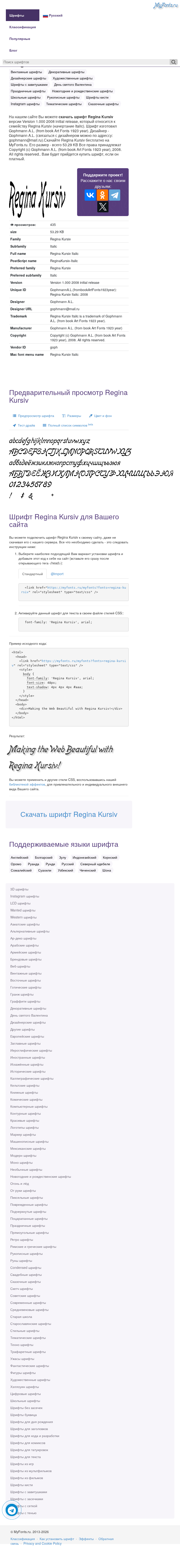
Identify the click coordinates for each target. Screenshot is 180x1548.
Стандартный (32, 573)
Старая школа (21, 1316)
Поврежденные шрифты (29, 1204)
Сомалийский (21, 870)
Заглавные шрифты (25, 1043)
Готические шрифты (25, 987)
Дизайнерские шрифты (28, 1022)
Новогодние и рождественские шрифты (40, 1176)
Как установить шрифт (57, 1538)
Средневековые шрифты (29, 1309)
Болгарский (43, 857)
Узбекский (65, 870)
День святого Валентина (29, 1015)
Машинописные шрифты (29, 1141)
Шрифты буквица (23, 1414)
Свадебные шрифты (26, 1274)
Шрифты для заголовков (29, 1428)
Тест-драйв (25, 425)
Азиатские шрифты (25, 924)
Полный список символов (69, 425)
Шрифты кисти (21, 1484)
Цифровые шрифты (25, 1393)
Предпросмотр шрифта (35, 415)
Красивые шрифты (24, 1120)
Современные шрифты (28, 1302)
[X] (103, 206)
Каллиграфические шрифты (31, 1078)
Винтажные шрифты (25, 973)
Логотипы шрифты (24, 1127)
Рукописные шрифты (26, 1253)
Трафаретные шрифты (28, 1351)
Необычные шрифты (26, 1169)
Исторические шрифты (27, 1071)
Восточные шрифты (25, 980)
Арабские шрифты (24, 945)
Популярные (19, 38)
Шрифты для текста (25, 1456)
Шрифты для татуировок (29, 1449)
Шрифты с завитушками (28, 1491)
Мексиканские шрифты (28, 1148)
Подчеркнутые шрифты (28, 1211)
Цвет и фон (102, 415)
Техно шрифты (21, 1344)
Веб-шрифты (20, 966)
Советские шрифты (25, 1295)
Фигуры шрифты (23, 1372)
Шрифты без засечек (26, 1407)
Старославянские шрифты (30, 1323)
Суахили (44, 870)
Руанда (33, 863)
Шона (106, 870)
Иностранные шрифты (27, 1057)
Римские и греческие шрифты (33, 1246)
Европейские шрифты (27, 1036)
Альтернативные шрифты (29, 931)
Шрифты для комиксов (27, 1442)
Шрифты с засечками (26, 1498)
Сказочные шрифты (25, 1281)
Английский (19, 857)
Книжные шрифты (24, 1092)
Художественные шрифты (30, 1379)
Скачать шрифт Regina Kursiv (68, 814)
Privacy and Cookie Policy (42, 1543)
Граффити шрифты (25, 1001)
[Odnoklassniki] (102, 195)
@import (57, 573)
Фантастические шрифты (29, 1365)
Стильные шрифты (24, 1330)
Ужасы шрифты (22, 1358)
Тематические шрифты (28, 1337)
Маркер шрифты (23, 1134)
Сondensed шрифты (25, 1267)
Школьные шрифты (25, 1400)
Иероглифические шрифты (31, 1050)
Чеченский (88, 870)
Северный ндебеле (95, 863)
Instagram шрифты (24, 896)
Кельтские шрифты (24, 1085)
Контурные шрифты (25, 1113)
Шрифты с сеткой (23, 1505)
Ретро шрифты (21, 1239)
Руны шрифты (21, 1260)
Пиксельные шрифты (26, 1197)
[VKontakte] (90, 195)
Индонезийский (84, 857)
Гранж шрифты (22, 994)
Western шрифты (23, 917)
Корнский (110, 857)
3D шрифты (19, 889)
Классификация (22, 27)
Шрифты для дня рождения (31, 1421)
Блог (13, 50)
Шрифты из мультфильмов (31, 1470)
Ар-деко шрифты (23, 938)
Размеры (73, 415)
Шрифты (16, 15)
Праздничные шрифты (27, 1225)
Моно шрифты (21, 1162)
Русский (55, 15)
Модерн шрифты (23, 1155)
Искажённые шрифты (26, 1064)
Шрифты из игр (22, 1463)
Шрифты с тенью (23, 1512)
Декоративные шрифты (28, 1008)
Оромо (16, 863)
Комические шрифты (26, 1099)
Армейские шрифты (25, 952)
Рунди (50, 863)
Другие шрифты (22, 1029)
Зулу (62, 857)
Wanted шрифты (22, 910)
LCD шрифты (20, 903)
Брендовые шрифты (25, 959)
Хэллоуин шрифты (24, 1386)
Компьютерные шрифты (29, 1106)
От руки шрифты (23, 1190)
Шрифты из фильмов (26, 1477)
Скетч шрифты (21, 1288)
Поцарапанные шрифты (29, 1218)
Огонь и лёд (19, 1183)
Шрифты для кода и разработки (34, 1435)
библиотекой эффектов (27, 784)
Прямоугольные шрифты (29, 1232)
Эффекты (86, 1538)
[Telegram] (114, 195)
